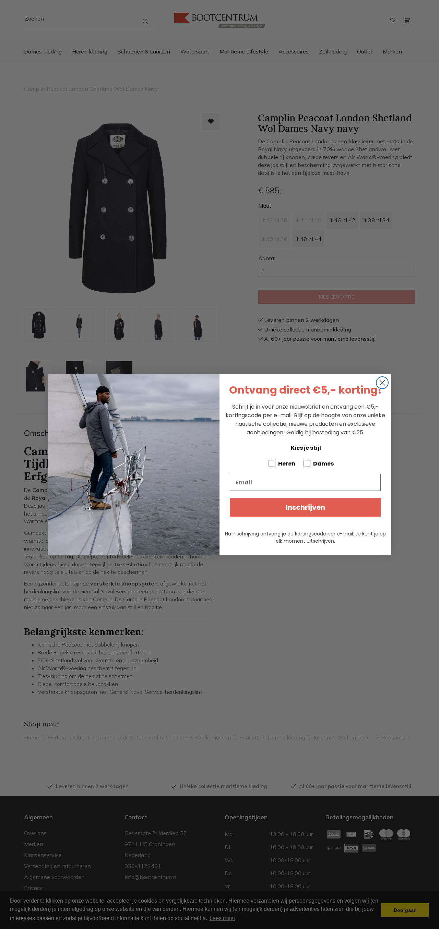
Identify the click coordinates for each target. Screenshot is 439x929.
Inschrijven (305, 507)
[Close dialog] (382, 383)
